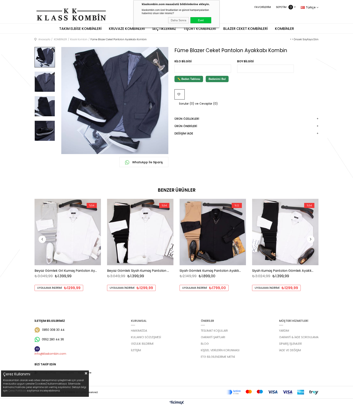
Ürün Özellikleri (186, 119)
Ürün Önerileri (185, 126)
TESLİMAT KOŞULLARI (214, 331)
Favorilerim (263, 7)
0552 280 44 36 (53, 339)
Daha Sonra (178, 20)
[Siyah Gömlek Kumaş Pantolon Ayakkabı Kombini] (213, 232)
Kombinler (284, 28)
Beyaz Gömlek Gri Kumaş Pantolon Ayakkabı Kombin (66, 270)
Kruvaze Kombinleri (127, 28)
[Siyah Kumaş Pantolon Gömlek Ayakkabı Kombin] (285, 232)
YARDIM (284, 331)
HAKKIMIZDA (139, 331)
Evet (201, 20)
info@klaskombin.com (50, 354)
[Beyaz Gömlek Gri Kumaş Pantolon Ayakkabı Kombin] (68, 232)
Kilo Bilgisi (183, 61)
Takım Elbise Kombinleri (80, 28)
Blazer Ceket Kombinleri (245, 28)
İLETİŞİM (136, 350)
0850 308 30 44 (53, 330)
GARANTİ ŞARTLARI (213, 337)
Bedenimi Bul (217, 79)
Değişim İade (183, 133)
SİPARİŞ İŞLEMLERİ (290, 344)
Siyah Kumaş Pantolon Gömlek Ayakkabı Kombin (283, 270)
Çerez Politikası (17, 390)
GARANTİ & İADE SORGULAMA (298, 337)
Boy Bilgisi (245, 61)
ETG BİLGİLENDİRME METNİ (218, 357)
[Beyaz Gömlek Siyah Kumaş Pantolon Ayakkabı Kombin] (140, 232)
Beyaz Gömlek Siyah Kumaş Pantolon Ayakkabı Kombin (138, 270)
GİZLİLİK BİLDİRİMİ (142, 344)
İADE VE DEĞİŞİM (290, 350)
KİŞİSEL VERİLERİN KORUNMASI (220, 350)
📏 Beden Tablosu (188, 79)
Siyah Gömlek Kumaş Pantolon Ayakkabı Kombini (211, 270)
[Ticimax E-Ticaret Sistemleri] (176, 403)
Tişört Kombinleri (199, 28)
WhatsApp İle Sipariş (147, 162)
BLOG (205, 344)
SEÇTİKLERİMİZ (164, 28)
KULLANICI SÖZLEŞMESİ (146, 337)
